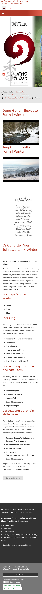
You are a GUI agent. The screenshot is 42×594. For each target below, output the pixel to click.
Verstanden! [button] (20, 575)
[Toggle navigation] (3, 13)
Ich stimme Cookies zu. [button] (12, 589)
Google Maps (14, 582)
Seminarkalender (13, 478)
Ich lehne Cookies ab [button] (12, 585)
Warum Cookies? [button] (10, 569)
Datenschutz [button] (23, 569)
